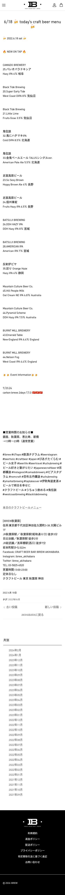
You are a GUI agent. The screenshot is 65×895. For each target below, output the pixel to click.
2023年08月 (16, 680)
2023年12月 (16, 660)
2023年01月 (16, 715)
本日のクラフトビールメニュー (22, 507)
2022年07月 (16, 745)
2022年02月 (16, 770)
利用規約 (32, 833)
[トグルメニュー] (4, 5)
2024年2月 (15, 650)
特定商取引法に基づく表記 (32, 856)
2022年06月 (14, 599)
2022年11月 (16, 725)
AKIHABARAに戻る (32, 615)
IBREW (14, 883)
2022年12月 (16, 720)
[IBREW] (32, 5)
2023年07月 (16, 685)
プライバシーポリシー (32, 850)
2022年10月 (16, 730)
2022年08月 (16, 740)
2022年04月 (16, 760)
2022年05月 (16, 755)
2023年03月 (16, 705)
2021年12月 (16, 780)
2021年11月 (16, 785)
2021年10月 (16, 790)
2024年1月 (15, 655)
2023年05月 (16, 695)
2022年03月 (16, 765)
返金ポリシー (32, 839)
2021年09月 (16, 795)
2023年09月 (16, 675)
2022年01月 (16, 775)
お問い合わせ (32, 862)
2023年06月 (16, 690)
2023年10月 (16, 670)
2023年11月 (16, 665)
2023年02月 (16, 710)
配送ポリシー (32, 845)
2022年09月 (16, 735)
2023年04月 (16, 700)
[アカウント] (53, 5)
